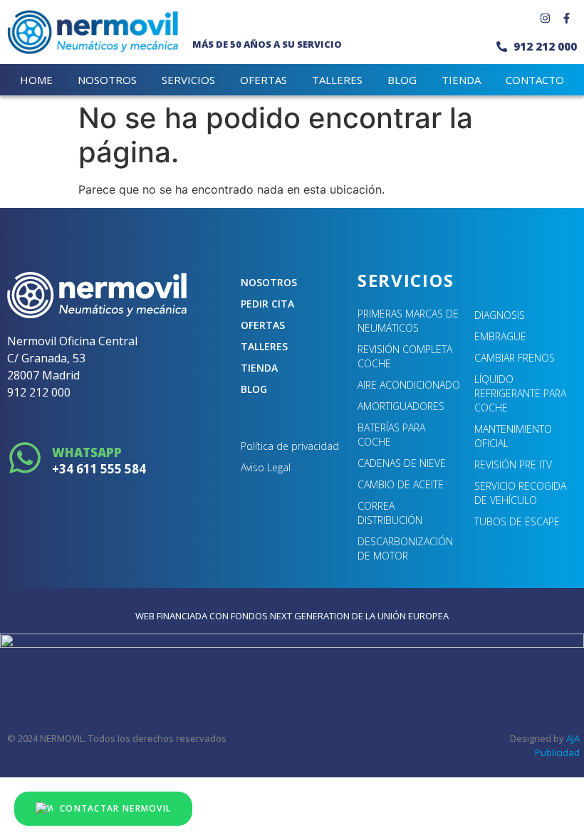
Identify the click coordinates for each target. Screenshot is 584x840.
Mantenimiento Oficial (513, 436)
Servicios (188, 80)
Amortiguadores (401, 406)
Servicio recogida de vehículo (520, 493)
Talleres (337, 80)
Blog (402, 80)
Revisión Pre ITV (513, 464)
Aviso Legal (266, 467)
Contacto (535, 80)
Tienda (259, 367)
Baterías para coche (391, 434)
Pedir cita (267, 303)
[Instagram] (545, 17)
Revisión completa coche (405, 356)
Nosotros (107, 80)
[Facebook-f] (566, 17)
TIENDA (461, 80)
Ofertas (263, 80)
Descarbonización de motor (405, 548)
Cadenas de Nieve (402, 463)
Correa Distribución (390, 513)
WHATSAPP (87, 452)
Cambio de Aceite (401, 484)
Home (36, 80)
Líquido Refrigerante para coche (520, 393)
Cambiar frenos (514, 357)
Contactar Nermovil (115, 808)
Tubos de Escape (517, 521)
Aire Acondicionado (409, 385)
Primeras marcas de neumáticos (408, 321)
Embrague (500, 336)
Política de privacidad (290, 446)
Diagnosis (499, 315)
